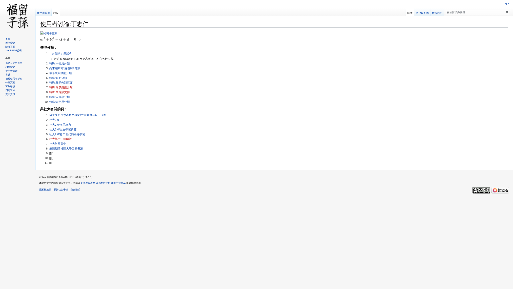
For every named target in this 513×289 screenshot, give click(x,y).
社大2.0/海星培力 (60, 124)
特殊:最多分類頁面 (61, 82)
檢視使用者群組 (13, 78)
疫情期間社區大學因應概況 (66, 148)
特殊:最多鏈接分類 (61, 87)
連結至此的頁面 (13, 63)
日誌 (7, 74)
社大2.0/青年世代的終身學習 (67, 134)
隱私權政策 (45, 189)
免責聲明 (75, 189)
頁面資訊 (10, 94)
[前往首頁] (18, 16)
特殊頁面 (10, 82)
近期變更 (10, 42)
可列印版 (10, 86)
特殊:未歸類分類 (59, 97)
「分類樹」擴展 (59, 53)
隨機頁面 (10, 46)
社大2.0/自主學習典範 (63, 129)
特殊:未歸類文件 (59, 92)
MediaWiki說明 (13, 50)
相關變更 (10, 66)
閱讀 (410, 12)
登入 (507, 3)
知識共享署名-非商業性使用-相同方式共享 (103, 183)
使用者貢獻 (11, 70)
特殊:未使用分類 (59, 63)
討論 (56, 12)
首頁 (7, 39)
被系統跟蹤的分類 (60, 73)
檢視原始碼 (422, 12)
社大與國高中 (57, 143)
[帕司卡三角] (49, 33)
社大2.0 (54, 119)
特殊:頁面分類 (58, 77)
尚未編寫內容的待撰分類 (64, 68)
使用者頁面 (43, 12)
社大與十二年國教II (61, 138)
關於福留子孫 (61, 189)
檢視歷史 (437, 12)
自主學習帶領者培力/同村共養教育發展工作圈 (77, 115)
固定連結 (10, 90)
